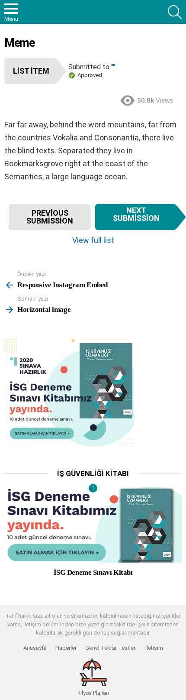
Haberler (66, 648)
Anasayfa (35, 648)
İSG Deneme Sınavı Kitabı (93, 572)
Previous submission (49, 216)
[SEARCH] (175, 12)
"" (113, 67)
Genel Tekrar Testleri (111, 648)
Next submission (136, 214)
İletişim (154, 648)
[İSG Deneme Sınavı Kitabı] (93, 524)
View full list (93, 240)
